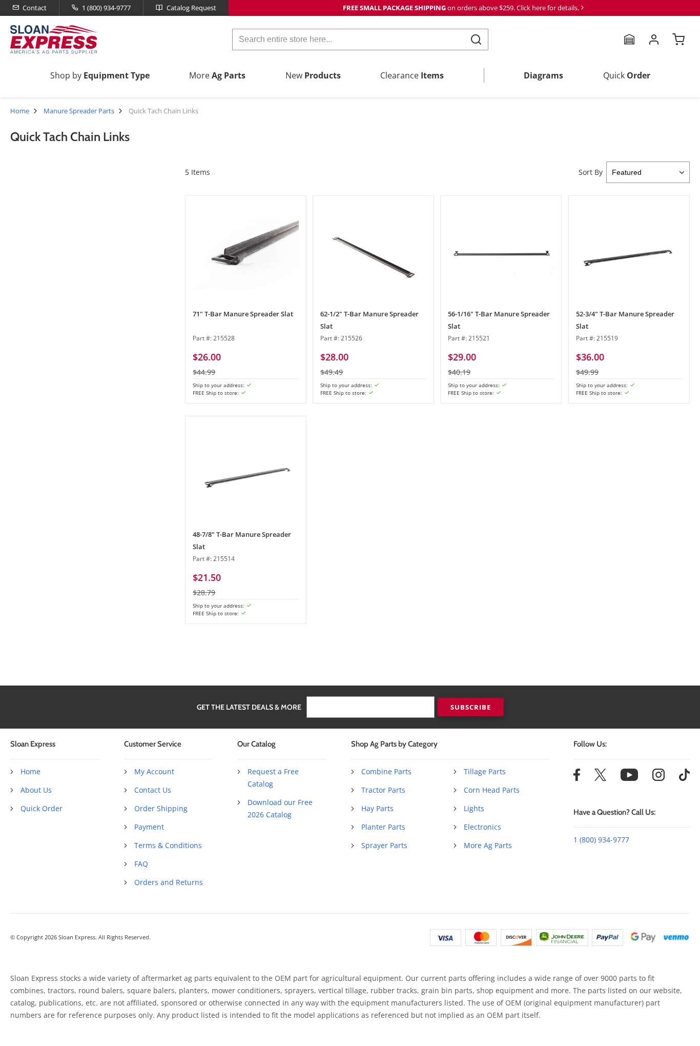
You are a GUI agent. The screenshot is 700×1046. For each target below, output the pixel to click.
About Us (36, 790)
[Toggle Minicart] (678, 39)
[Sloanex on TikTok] (684, 778)
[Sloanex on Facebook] (576, 778)
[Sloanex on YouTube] (629, 778)
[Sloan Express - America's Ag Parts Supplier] (52, 39)
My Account (154, 771)
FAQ (141, 864)
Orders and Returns (168, 882)
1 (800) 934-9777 (106, 7)
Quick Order (41, 808)
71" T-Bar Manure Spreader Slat (243, 313)
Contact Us (152, 790)
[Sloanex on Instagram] (658, 778)
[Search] (476, 39)
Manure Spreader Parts (79, 110)
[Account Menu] (654, 39)
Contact (35, 7)
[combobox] (360, 39)
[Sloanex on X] (600, 778)
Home (19, 110)
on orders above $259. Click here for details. (461, 7)
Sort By (591, 172)
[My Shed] (629, 39)
